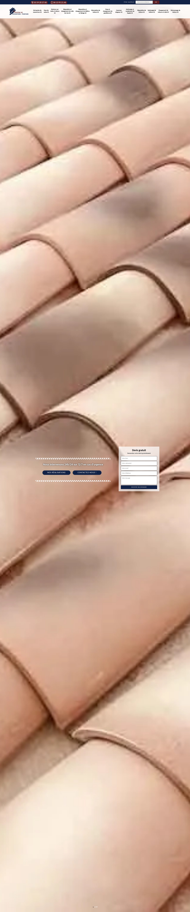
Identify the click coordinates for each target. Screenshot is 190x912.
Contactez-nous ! (87, 473)
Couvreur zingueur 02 (118, 11)
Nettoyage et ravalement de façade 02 (130, 11)
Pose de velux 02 (46, 11)
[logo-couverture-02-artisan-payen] (19, 11)
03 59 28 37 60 (40, 3)
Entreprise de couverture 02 (37, 11)
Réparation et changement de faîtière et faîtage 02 (83, 11)
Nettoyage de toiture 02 (152, 11)
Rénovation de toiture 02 (95, 11)
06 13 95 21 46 (59, 3)
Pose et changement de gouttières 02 (107, 11)
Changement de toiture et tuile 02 (163, 11)
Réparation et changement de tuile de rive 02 (67, 11)
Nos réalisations (56, 473)
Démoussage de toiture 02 (175, 11)
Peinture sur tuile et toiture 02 (54, 11)
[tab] (95, 456)
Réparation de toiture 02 (141, 11)
